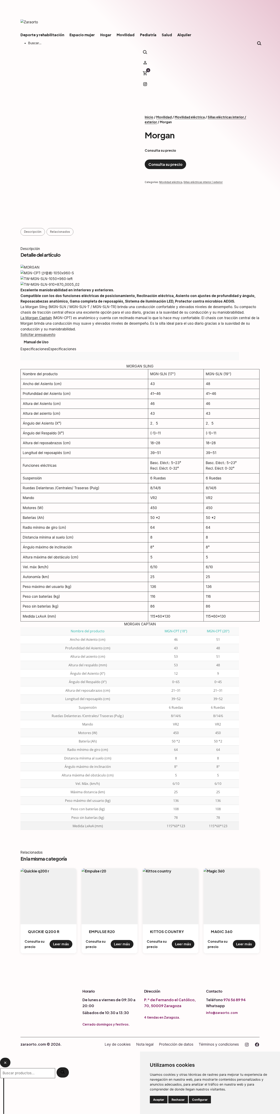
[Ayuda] (3, 1096)
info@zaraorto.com (222, 1013)
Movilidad (125, 35)
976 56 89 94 (234, 999)
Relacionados (60, 231)
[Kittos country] (171, 896)
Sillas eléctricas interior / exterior (203, 182)
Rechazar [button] (178, 1099)
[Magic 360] (232, 896)
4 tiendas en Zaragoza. (162, 1017)
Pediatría (148, 35)
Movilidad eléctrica (190, 117)
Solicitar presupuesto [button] (37, 335)
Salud (167, 35)
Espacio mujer (82, 35)
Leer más (61, 944)
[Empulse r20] (110, 896)
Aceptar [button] (158, 1099)
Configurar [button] (200, 1099)
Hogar (105, 35)
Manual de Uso (36, 342)
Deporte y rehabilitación (42, 35)
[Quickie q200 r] (48, 896)
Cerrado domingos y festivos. (106, 1024)
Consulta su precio (165, 164)
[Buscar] (63, 1072)
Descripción (32, 231)
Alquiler (184, 35)
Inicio (149, 117)
